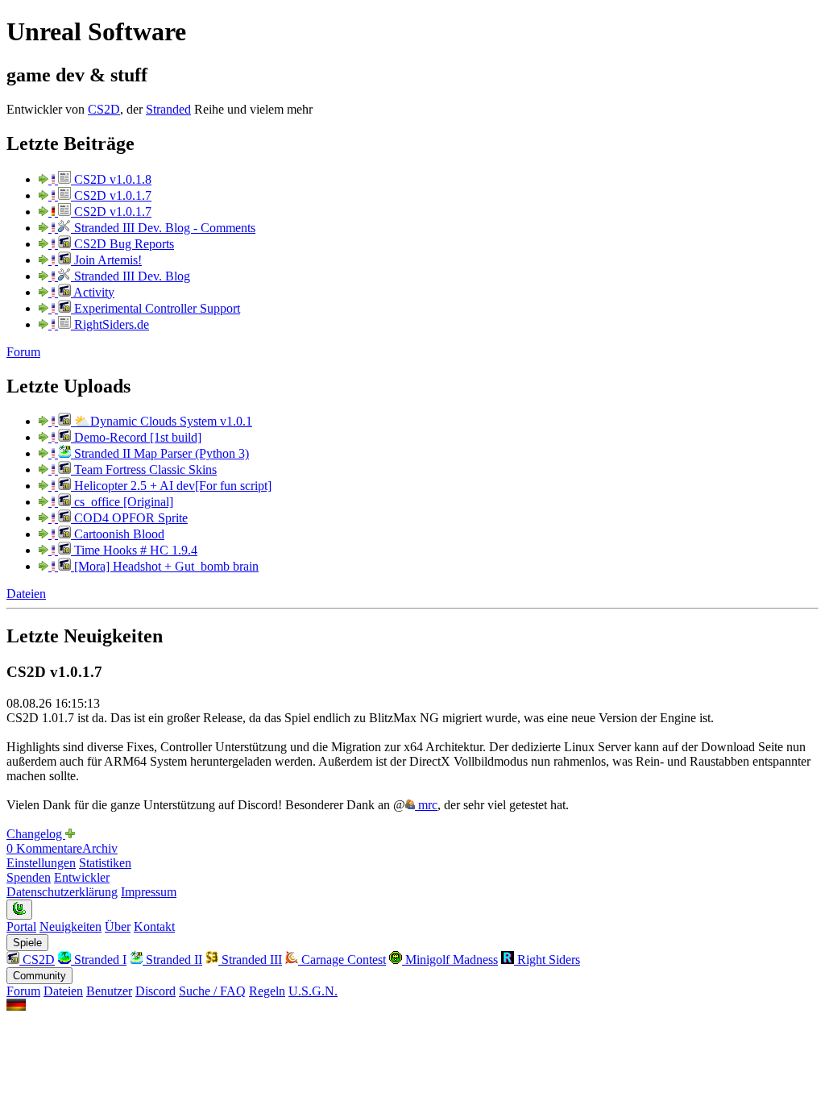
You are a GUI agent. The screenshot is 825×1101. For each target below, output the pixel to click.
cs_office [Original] (122, 502)
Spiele (27, 943)
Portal (21, 926)
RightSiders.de (110, 324)
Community (39, 976)
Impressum (148, 892)
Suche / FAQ (212, 991)
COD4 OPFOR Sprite (129, 518)
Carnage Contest (342, 959)
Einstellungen (41, 863)
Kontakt (154, 926)
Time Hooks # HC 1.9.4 (134, 550)
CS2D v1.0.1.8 (111, 179)
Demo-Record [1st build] (136, 437)
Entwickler (82, 877)
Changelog (35, 834)
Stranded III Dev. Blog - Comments (163, 228)
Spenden (28, 877)
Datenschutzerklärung (62, 892)
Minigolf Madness (450, 959)
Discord (155, 991)
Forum (23, 352)
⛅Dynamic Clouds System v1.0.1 (161, 421)
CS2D (104, 109)
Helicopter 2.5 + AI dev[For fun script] (171, 485)
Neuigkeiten (70, 926)
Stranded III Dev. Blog (130, 276)
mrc (426, 805)
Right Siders (547, 959)
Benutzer (109, 991)
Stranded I (98, 959)
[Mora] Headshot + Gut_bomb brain (165, 566)
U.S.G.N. (313, 991)
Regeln (267, 991)
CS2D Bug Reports (122, 244)
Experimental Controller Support (155, 308)
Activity (92, 292)
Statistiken (105, 863)
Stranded (168, 109)
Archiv (100, 848)
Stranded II (172, 959)
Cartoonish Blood (117, 534)
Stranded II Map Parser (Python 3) (160, 453)
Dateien (26, 593)
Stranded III (250, 959)
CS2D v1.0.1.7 (111, 195)
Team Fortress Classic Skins (144, 469)
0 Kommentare (44, 848)
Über (118, 926)
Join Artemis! (106, 260)
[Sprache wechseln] (16, 1006)
